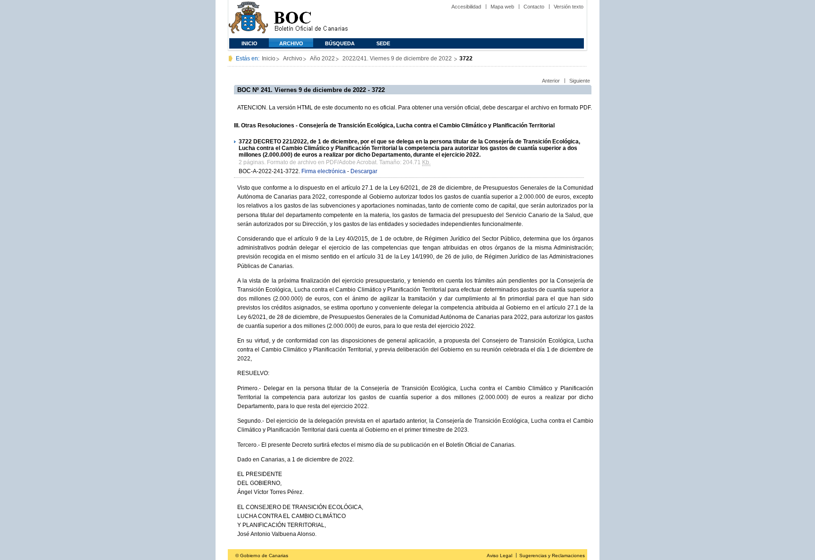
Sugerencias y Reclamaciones (552, 555)
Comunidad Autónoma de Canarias (248, 19)
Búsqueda (340, 43)
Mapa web (502, 6)
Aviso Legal (499, 555)
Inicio (249, 43)
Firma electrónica (323, 171)
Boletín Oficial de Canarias (310, 19)
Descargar (363, 171)
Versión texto (568, 6)
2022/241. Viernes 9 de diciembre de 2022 (397, 58)
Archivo (291, 43)
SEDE (383, 43)
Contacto (534, 6)
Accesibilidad (466, 6)
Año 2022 (322, 58)
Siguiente (579, 81)
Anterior (551, 81)
